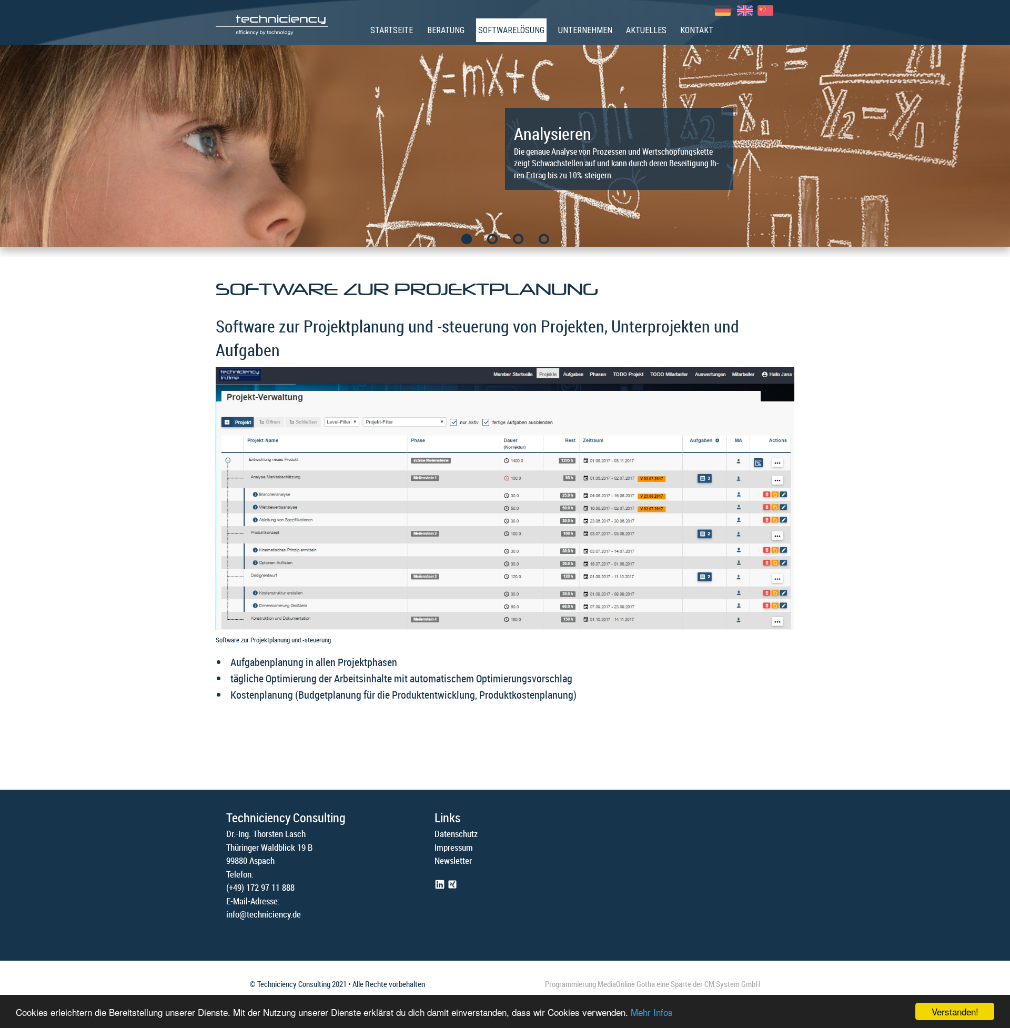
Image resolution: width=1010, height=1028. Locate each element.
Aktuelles (646, 30)
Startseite (391, 30)
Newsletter (453, 860)
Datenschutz (456, 834)
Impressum (454, 847)
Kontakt (696, 30)
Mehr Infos (652, 1012)
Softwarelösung (511, 30)
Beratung (445, 30)
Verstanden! (955, 1011)
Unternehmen (585, 30)
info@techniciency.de (263, 914)
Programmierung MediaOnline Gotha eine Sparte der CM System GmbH (652, 984)
